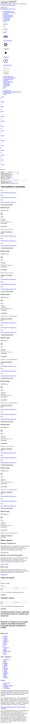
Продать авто (12, 5)
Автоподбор (6, 20)
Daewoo (5, 672)
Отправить (3, 594)
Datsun (5, 675)
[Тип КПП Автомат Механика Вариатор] (10, 177)
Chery (4, 637)
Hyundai (5, 643)
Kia (4, 646)
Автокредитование (8, 16)
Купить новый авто (8, 11)
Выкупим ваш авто (8, 15)
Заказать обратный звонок (7, 204)
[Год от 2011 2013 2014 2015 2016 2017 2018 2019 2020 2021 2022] (3, 178)
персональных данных (18, 592)
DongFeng (5, 641)
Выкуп (5, 684)
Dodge (5, 676)
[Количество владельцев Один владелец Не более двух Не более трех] (7, 174)
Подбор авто (6, 683)
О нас (4, 21)
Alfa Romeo (6, 659)
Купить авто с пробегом (9, 12)
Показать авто (5, 183)
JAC (4, 645)
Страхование (6, 19)
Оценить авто (4, 574)
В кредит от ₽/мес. (6, 232)
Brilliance (5, 663)
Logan (4, 94)
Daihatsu (5, 673)
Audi (4, 660)
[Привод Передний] (8, 176)
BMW (4, 662)
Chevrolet (5, 638)
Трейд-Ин (5, 13)
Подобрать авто (4, 5)
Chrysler (5, 669)
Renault (5, 93)
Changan (5, 636)
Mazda (5, 650)
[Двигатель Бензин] (4, 177)
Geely (4, 642)
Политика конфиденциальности (9, 707)
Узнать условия (4, 564)
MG (4, 652)
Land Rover (6, 647)
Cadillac (5, 664)
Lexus (4, 649)
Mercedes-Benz (7, 651)
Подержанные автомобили (10, 91)
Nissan (5, 654)
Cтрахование (6, 688)
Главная (5, 90)
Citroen (5, 640)
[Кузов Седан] (3, 176)
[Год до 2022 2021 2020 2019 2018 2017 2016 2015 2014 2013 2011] (7, 178)
